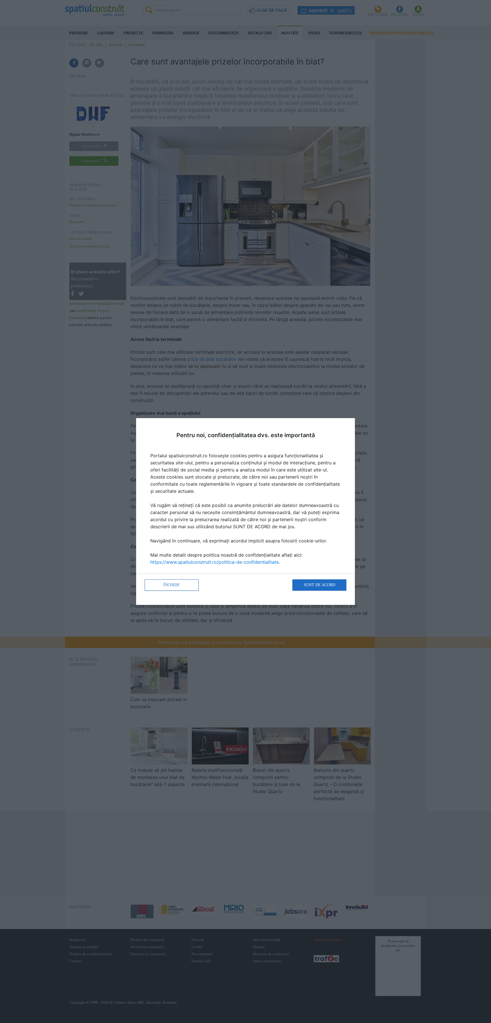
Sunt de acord (319, 585)
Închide (171, 585)
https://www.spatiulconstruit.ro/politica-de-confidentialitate (214, 562)
